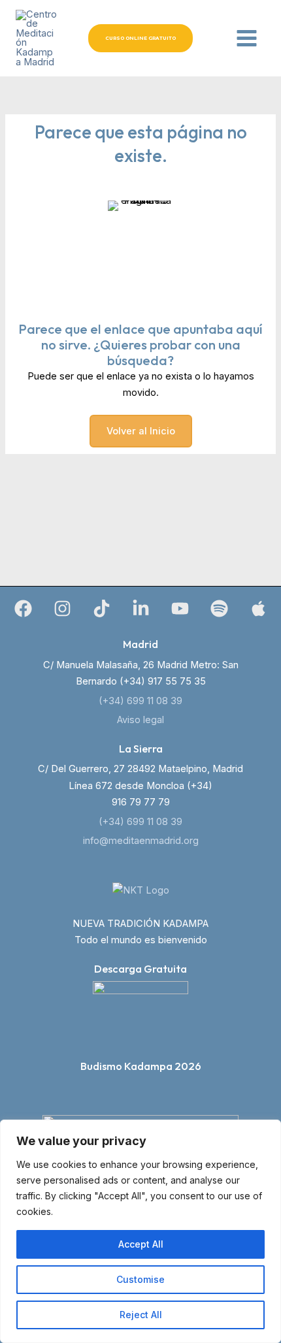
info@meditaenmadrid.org (141, 841)
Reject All (141, 1314)
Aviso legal (140, 720)
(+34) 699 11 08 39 (140, 701)
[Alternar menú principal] (246, 38)
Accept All (140, 1244)
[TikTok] (101, 608)
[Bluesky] (258, 608)
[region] (140, 1231)
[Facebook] (23, 608)
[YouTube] (180, 608)
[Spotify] (219, 608)
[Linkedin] (141, 608)
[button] (140, 38)
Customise (140, 1279)
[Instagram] (62, 608)
